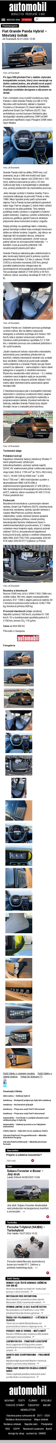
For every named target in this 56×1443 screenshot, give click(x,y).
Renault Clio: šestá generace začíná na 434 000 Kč (26, 1284)
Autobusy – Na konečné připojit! (18, 1104)
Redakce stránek (12, 1424)
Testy (21, 1400)
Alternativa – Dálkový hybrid (16, 1096)
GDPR (16, 1428)
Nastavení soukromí (33, 1428)
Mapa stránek (41, 1419)
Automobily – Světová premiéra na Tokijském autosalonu (24, 1125)
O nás (42, 14)
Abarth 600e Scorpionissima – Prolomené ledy (28, 1356)
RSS (7, 1428)
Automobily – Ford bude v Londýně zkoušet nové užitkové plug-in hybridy (26, 1119)
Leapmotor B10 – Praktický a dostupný (26, 1341)
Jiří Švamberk (9, 39)
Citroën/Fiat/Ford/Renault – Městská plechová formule (25, 1143)
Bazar (46, 1405)
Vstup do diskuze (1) (31, 1076)
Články (33, 1400)
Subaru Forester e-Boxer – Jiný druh (25, 1172)
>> (24, 1211)
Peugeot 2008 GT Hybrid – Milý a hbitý (26, 1330)
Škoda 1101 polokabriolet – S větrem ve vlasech (27, 1319)
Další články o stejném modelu (19, 1073)
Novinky (9, 1400)
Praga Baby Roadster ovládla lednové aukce (26, 1369)
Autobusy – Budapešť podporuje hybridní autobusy (27, 1100)
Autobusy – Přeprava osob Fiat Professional (24, 1109)
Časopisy (33, 1405)
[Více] (47, 1217)
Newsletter (17, 14)
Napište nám (30, 1424)
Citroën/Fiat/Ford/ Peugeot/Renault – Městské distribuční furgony (24, 1136)
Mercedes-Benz (13, 19)
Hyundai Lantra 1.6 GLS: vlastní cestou (26, 1306)
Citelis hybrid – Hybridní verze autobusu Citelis (25, 1131)
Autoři (49, 1428)
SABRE (42, 1433)
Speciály (46, 1400)
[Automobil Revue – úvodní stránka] (28, 23)
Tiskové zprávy (15, 1405)
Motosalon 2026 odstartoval (21, 1296)
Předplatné (31, 14)
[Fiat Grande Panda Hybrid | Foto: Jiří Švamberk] (19, 659)
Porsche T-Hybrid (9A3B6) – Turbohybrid (26, 1228)
